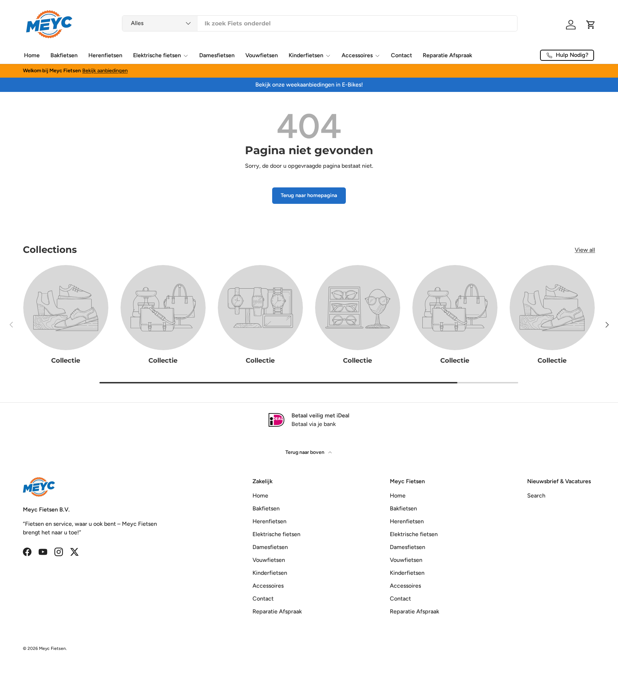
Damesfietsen (217, 55)
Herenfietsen (105, 55)
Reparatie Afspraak (447, 55)
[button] (591, 25)
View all (585, 249)
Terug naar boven (305, 452)
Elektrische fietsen (157, 55)
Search (536, 495)
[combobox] (319, 23)
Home (32, 55)
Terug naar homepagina (309, 195)
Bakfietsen (64, 55)
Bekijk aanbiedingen (105, 70)
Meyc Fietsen (52, 648)
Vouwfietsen (261, 55)
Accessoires (357, 55)
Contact (401, 55)
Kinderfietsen (306, 55)
